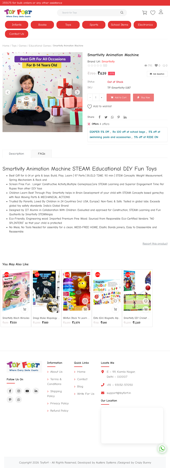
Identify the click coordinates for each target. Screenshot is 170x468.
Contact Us (16, 34)
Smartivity (108, 61)
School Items (119, 25)
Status (90, 81)
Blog (79, 386)
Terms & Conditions (54, 381)
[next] (77, 92)
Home (5, 45)
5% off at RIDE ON (146, 137)
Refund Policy (58, 410)
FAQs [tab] (41, 153)
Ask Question (158, 74)
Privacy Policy (59, 403)
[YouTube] (27, 391)
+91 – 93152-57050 (120, 385)
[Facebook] (10, 391)
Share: (91, 117)
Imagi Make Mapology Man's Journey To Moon (46, 318)
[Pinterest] (10, 399)
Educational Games (40, 45)
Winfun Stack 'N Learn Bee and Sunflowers (76, 318)
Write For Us (85, 394)
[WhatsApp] (18, 399)
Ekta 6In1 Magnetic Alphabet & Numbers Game (107, 318)
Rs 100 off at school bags (129, 131)
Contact (81, 379)
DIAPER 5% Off (100, 131)
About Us (55, 372)
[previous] (7, 92)
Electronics (145, 25)
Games (23, 45)
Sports (94, 25)
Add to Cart (120, 97)
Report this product (155, 243)
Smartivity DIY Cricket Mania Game (137, 318)
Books (42, 25)
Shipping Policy (54, 393)
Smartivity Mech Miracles (15, 318)
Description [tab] (16, 153)
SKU (89, 87)
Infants (16, 25)
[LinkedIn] (36, 391)
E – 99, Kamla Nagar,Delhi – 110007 (121, 374)
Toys (68, 25)
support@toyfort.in (119, 393)
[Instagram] (18, 391)
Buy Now (145, 97)
